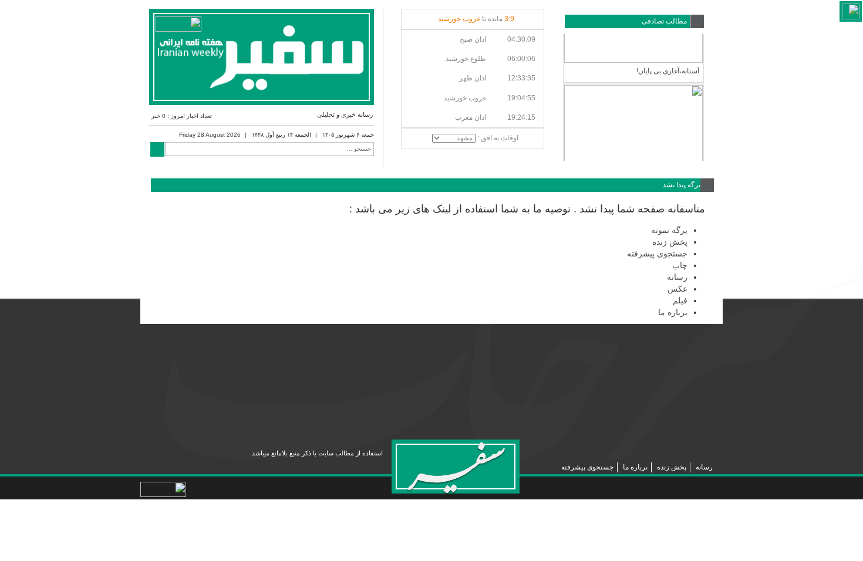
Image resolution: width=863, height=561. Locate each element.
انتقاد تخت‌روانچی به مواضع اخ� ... (649, 155)
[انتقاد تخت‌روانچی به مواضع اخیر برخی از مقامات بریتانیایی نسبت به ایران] (633, 94)
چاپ (679, 265)
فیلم (680, 300)
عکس (677, 288)
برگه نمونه (669, 230)
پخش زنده (669, 241)
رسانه (677, 277)
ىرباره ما (672, 312)
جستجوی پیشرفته (657, 253)
